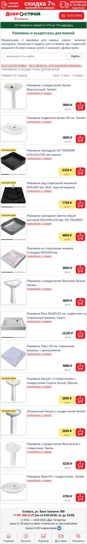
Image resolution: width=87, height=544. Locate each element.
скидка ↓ (79, 75)
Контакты (78, 541)
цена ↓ (68, 75)
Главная (8, 541)
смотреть (67, 25)
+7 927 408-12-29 (23, 515)
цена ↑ (57, 75)
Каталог (26, 541)
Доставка (61, 541)
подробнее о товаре (39, 93)
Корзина (43, 541)
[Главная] (23, 14)
